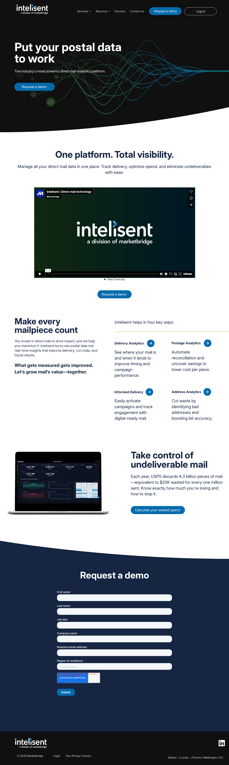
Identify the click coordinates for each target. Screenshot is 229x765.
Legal (56, 756)
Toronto (197, 757)
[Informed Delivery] (149, 392)
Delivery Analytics (129, 343)
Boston (172, 757)
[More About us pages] (109, 11)
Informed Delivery (128, 392)
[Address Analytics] (207, 392)
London (184, 757)
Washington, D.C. (214, 757)
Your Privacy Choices (78, 756)
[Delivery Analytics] (151, 343)
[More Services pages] (90, 11)
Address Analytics (186, 392)
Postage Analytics (187, 343)
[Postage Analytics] (207, 343)
